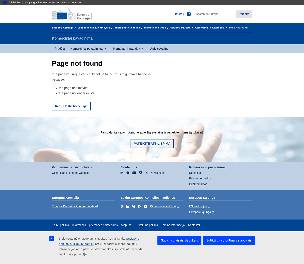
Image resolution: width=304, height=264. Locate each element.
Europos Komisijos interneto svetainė (75, 206)
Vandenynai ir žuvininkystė (94, 27)
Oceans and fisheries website (70, 172)
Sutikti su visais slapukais (179, 240)
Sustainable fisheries (127, 27)
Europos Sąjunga (200, 212)
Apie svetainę (159, 48)
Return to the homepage (71, 106)
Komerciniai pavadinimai (209, 27)
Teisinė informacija (173, 225)
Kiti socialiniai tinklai (163, 206)
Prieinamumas (198, 184)
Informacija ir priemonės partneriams (95, 225)
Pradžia (60, 48)
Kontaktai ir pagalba (126, 48)
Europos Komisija (62, 27)
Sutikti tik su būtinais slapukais (228, 240)
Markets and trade (155, 27)
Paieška (244, 13)
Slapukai (126, 225)
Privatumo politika (200, 178)
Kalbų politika (60, 225)
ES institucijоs (198, 206)
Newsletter (157, 172)
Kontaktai (195, 172)
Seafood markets (180, 27)
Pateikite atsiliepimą (152, 143)
